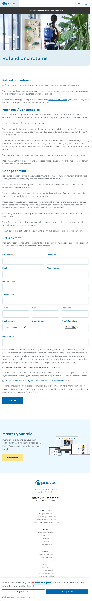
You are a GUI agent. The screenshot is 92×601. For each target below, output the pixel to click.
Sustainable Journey (46, 533)
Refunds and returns (46, 573)
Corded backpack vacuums (46, 517)
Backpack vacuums (46, 514)
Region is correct (23, 592)
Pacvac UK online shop (59, 99)
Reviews (46, 538)
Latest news (46, 535)
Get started (12, 457)
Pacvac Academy (46, 544)
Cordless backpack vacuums (46, 520)
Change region (67, 592)
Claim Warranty (46, 557)
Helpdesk (46, 567)
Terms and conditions (45, 576)
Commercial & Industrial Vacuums (46, 522)
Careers (46, 541)
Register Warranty (46, 554)
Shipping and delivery (46, 570)
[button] (46, 10)
